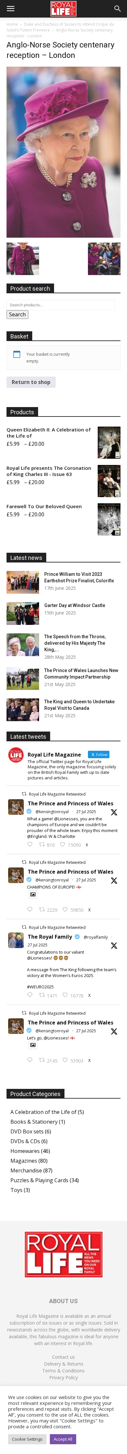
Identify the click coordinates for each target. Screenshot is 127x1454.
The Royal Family (50, 936)
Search (17, 314)
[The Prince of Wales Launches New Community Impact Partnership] (23, 678)
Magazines (23, 1160)
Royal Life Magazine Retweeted (57, 794)
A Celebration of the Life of (43, 1112)
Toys (16, 1190)
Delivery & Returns (63, 1364)
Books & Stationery (34, 1121)
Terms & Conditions (63, 1371)
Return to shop (31, 382)
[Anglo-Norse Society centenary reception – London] (63, 235)
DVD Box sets (27, 1131)
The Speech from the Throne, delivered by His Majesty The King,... (75, 643)
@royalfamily (96, 937)
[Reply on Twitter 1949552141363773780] (31, 909)
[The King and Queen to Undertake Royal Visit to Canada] (23, 709)
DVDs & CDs (25, 1141)
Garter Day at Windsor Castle (74, 605)
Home (12, 24)
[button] (10, 9)
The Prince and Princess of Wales (70, 803)
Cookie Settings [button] (27, 1439)
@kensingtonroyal (52, 811)
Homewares (25, 1151)
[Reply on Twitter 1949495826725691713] (31, 1060)
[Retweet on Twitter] (24, 793)
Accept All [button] (63, 1439)
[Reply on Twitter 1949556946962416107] (31, 844)
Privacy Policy (63, 1377)
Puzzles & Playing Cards (39, 1180)
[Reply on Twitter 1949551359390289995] (31, 995)
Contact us (63, 1357)
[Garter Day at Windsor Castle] (23, 613)
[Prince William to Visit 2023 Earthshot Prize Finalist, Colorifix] (23, 582)
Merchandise (26, 1170)
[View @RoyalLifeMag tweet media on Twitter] (33, 894)
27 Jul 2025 (86, 811)
